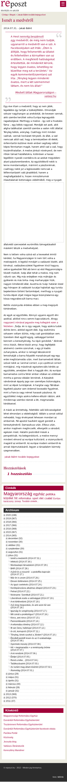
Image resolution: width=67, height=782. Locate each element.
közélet (8, 498)
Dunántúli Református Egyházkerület (21, 720)
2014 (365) (11, 535)
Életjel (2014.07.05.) (20, 657)
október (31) (14, 545)
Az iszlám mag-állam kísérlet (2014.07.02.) (31, 667)
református (25, 498)
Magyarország (18, 493)
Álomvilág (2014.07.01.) (22, 670)
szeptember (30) (16, 548)
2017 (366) (11, 525)
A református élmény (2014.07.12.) (27, 624)
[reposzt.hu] (14, 7)
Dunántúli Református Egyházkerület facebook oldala (29, 729)
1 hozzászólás (19, 474)
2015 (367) (11, 532)
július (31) (13, 555)
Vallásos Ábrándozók (14, 746)
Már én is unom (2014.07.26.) (25, 578)
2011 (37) (10, 701)
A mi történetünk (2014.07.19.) (25, 601)
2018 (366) (11, 522)
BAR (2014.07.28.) (20, 568)
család (48, 498)
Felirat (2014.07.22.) (20, 591)
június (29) (13, 674)
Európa (56, 498)
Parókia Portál (10, 733)
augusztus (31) (15, 552)
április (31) (13, 680)
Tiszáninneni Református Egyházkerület (23, 724)
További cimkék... (30, 501)
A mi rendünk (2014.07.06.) (24, 653)
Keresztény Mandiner (14, 750)
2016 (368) (11, 528)
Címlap (5, 15)
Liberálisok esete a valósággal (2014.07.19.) (32, 598)
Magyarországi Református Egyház (21, 716)
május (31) (13, 677)
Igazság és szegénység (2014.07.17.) (29, 611)
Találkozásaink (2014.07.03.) (25, 663)
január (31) (13, 691)
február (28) (14, 687)
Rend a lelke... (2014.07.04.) (24, 660)
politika (50, 494)
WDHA (60, 777)
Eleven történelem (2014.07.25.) (26, 581)
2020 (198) (11, 515)
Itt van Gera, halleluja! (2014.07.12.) (28, 628)
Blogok (13, 15)
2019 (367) (11, 518)
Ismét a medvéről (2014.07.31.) (26, 558)
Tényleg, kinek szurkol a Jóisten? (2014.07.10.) (33, 635)
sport (35, 498)
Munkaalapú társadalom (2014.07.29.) (29, 565)
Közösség (8, 737)
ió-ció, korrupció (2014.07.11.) (25, 631)
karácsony (9, 501)
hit (16, 498)
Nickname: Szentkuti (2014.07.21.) (27, 595)
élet (41, 498)
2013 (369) (11, 694)
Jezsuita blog (10, 741)
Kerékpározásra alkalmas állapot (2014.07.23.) (33, 588)
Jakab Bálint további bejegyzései (31, 15)
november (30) (15, 542)
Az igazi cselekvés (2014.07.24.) (26, 584)
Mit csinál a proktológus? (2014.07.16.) (29, 614)
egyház (39, 494)
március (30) (14, 684)
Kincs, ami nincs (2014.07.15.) (25, 618)
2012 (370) (11, 697)
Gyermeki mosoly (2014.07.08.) (26, 644)
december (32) (15, 538)
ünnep (18, 501)
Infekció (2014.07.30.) (21, 561)
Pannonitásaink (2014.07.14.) (25, 621)
